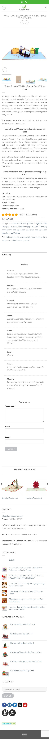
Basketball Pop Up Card (10, 498)
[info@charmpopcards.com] (22, 2)
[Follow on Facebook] (4, 705)
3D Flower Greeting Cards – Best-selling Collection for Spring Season (25, 569)
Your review (10, 406)
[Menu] (4, 8)
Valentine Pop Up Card (11, 233)
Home (6, 16)
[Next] (43, 49)
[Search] (46, 8)
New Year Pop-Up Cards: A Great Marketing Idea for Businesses (27, 608)
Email (8, 437)
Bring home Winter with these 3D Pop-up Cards (26, 592)
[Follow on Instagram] (9, 705)
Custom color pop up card (31, 237)
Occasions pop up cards (28, 226)
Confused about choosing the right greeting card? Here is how (26, 584)
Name (8, 426)
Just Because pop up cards (25, 16)
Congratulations (40, 223)
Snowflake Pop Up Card (34, 498)
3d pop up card (12, 237)
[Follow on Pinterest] (25, 705)
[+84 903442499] (26, 2)
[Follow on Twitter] (14, 705)
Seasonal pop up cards (36, 229)
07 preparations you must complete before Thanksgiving (26, 600)
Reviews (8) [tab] (6, 255)
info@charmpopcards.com (12, 516)
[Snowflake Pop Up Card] (36, 485)
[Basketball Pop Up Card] (12, 485)
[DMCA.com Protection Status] (9, 723)
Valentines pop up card (21, 240)
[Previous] (5, 49)
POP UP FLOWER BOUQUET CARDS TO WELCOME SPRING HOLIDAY (26, 576)
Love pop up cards (9, 226)
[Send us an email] (20, 705)
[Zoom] (5, 69)
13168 (11, 560)
